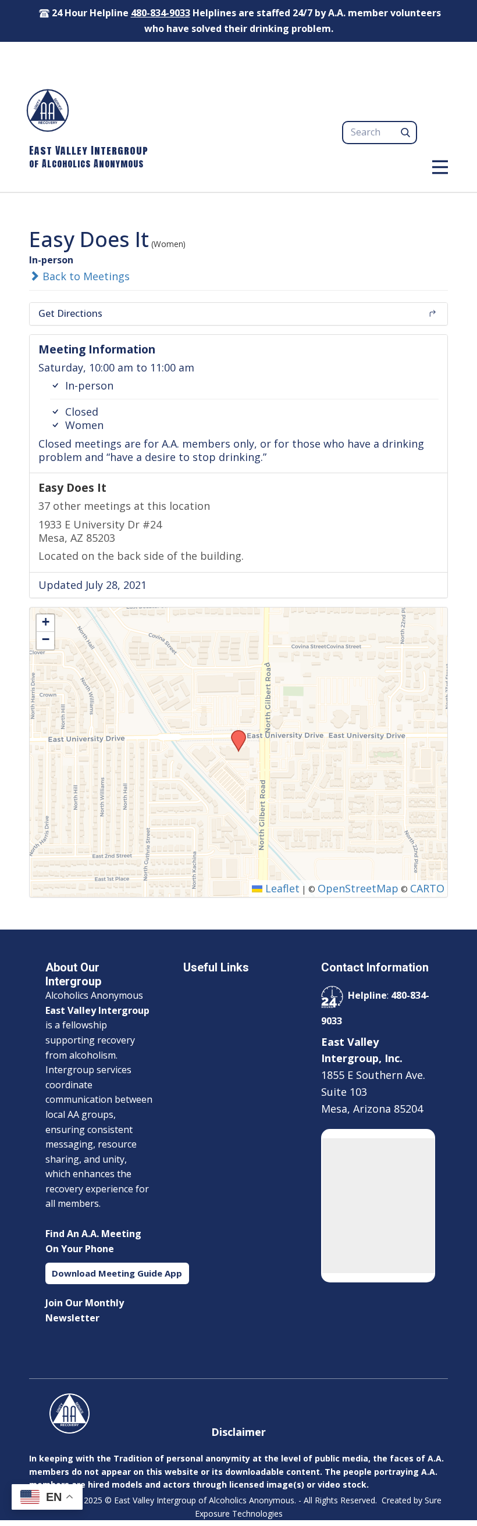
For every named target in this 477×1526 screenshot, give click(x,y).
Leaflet (281, 888)
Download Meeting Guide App (117, 1273)
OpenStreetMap (358, 888)
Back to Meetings (85, 276)
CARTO (427, 888)
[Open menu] (440, 167)
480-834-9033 (160, 12)
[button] (234, 733)
